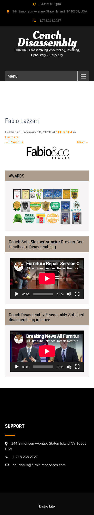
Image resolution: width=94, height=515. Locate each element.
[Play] (16, 294)
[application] (47, 278)
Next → (83, 142)
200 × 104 (64, 132)
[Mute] (69, 294)
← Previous (14, 142)
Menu (13, 76)
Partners (12, 137)
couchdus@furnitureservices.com (39, 465)
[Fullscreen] (77, 294)
